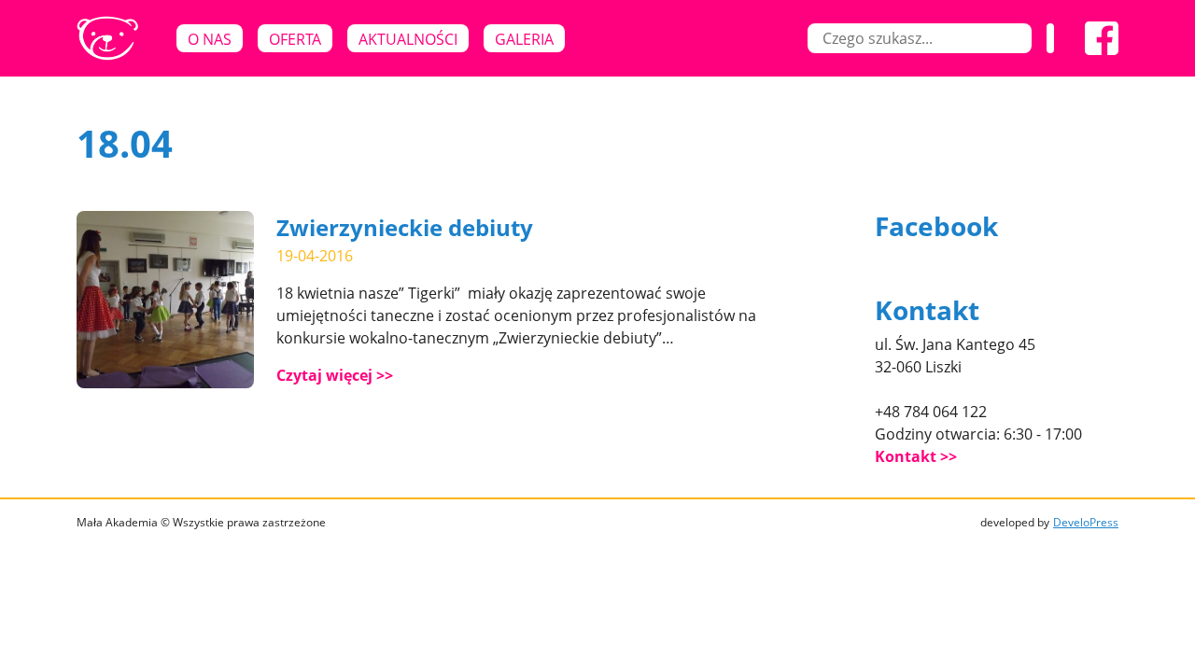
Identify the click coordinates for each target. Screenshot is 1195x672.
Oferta (295, 39)
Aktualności (407, 39)
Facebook (936, 226)
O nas (210, 39)
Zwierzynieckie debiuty (404, 227)
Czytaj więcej (324, 375)
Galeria (524, 39)
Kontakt (905, 456)
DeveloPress (1085, 522)
